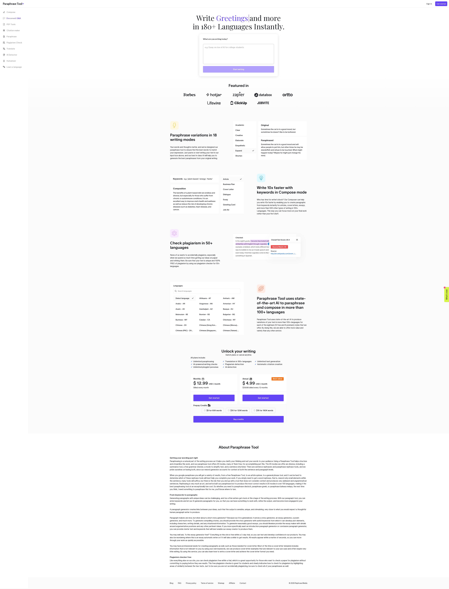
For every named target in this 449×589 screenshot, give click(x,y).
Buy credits (239, 419)
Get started (214, 398)
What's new (446, 293)
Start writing (238, 69)
